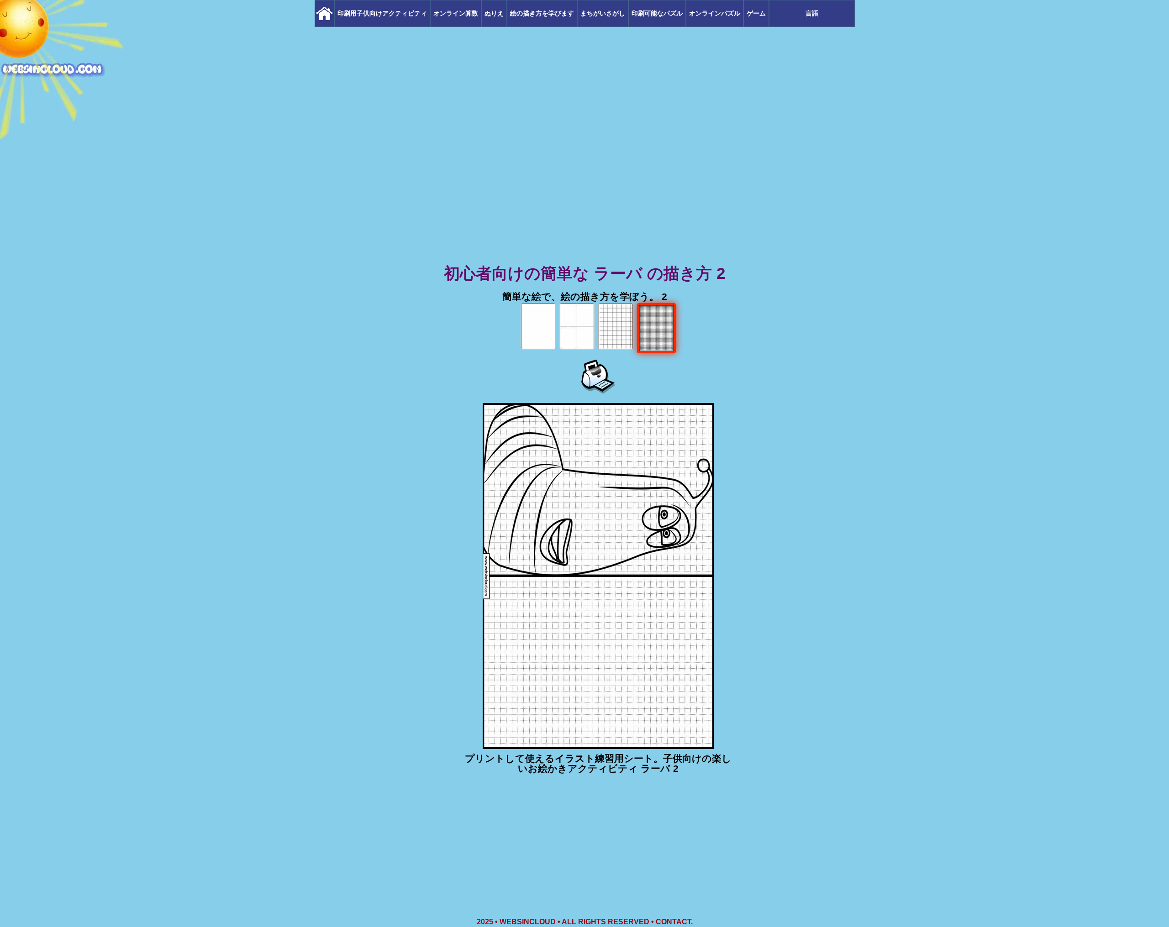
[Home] (324, 13)
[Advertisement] (584, 192)
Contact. (674, 922)
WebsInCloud (528, 922)
